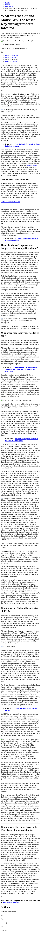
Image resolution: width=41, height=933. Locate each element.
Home (7, 3)
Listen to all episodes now (10, 202)
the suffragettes (32, 165)
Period (7, 5)
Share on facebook (11, 56)
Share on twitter (10, 58)
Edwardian (9, 7)
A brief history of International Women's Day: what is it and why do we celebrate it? (21, 369)
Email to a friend (11, 61)
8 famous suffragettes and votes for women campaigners (21, 440)
